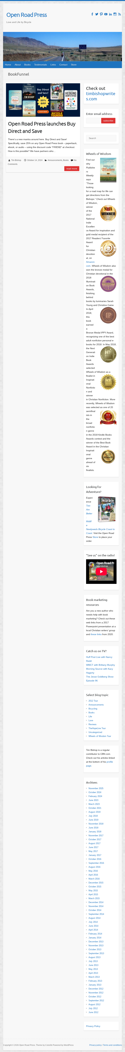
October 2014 (95, 910)
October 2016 (95, 859)
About (18, 64)
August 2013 (94, 957)
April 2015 (93, 894)
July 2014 (93, 922)
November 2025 (96, 788)
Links (53, 64)
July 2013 (93, 961)
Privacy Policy (93, 1026)
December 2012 (96, 989)
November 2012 (96, 992)
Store (73, 64)
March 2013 (94, 977)
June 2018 (93, 827)
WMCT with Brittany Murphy (100, 665)
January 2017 (95, 855)
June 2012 (93, 1012)
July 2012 (93, 1008)
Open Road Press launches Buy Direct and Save (41, 127)
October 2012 (95, 996)
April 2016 (93, 875)
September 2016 (96, 863)
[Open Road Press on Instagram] (115, 14)
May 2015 (93, 890)
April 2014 (93, 930)
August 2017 (94, 843)
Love (91, 720)
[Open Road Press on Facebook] (92, 14)
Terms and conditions (112, 1045)
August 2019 (94, 812)
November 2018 (96, 824)
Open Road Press (26, 14)
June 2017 (93, 847)
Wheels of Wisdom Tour (100, 736)
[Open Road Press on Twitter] (97, 14)
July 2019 (93, 816)
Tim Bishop (16, 160)
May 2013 (93, 969)
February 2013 (95, 981)
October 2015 (95, 886)
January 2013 (95, 985)
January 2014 (95, 937)
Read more (71, 168)
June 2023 (93, 800)
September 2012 (96, 1000)
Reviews (93, 724)
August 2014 (94, 918)
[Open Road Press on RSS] (119, 14)
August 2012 (94, 1004)
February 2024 (95, 796)
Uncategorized (95, 732)
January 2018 (95, 831)
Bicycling (93, 708)
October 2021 (95, 808)
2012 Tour (93, 701)
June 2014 (93, 926)
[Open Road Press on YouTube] (106, 14)
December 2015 (96, 882)
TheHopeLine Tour (97, 728)
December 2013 (96, 941)
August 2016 (94, 867)
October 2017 (95, 839)
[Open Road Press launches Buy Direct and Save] (43, 100)
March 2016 (94, 879)
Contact (63, 64)
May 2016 (93, 871)
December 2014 (96, 902)
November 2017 (96, 835)
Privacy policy (95, 1045)
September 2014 (96, 914)
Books (27, 64)
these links (96, 634)
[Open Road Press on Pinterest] (101, 14)
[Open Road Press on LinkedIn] (110, 14)
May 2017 (93, 851)
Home (8, 64)
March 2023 (94, 804)
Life (90, 716)
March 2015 (94, 898)
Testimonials (40, 64)
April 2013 (93, 973)
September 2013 (96, 953)
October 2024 (95, 792)
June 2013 (93, 965)
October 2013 (95, 949)
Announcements (55, 160)
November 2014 (96, 906)
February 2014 (95, 934)
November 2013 (96, 945)
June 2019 (93, 820)
